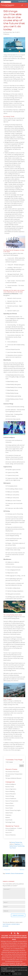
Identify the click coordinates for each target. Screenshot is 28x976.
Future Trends (9, 808)
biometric (8, 873)
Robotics (8, 817)
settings (13, 971)
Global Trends (9, 813)
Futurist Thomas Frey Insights (13, 810)
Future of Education (11, 794)
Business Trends (10, 786)
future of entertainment (17, 873)
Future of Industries (11, 835)
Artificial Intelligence (11, 784)
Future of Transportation (12, 801)
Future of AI (8, 832)
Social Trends (9, 820)
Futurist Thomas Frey (16, 842)
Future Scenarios (10, 805)
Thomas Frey (8, 32)
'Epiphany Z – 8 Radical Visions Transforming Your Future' (17, 846)
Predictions (6, 34)
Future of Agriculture (11, 789)
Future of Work (9, 803)
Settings (15, 973)
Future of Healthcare (11, 798)
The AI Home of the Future (12, 771)
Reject (9, 973)
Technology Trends (10, 822)
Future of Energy (10, 796)
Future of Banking (10, 791)
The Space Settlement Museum (13, 778)
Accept (4, 973)
